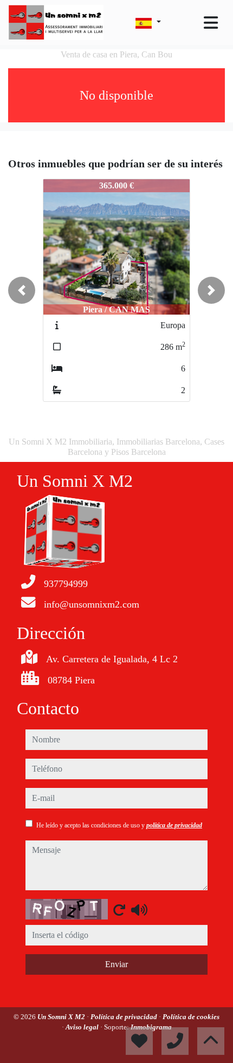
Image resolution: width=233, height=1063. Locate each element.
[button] (21, 290)
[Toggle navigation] (210, 22)
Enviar (116, 964)
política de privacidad (174, 825)
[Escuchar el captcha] (139, 910)
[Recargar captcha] (119, 910)
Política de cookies (191, 1017)
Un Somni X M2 (62, 1017)
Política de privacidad (124, 1017)
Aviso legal (83, 1027)
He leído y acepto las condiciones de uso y (119, 825)
